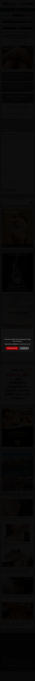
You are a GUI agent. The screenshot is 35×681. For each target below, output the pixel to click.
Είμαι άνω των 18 (12, 348)
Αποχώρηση (24, 348)
